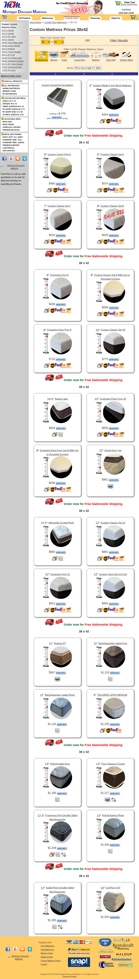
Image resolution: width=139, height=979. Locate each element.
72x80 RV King (9, 70)
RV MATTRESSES (10, 94)
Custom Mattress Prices (51, 961)
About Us (115, 18)
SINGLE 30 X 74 (9, 101)
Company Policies (69, 976)
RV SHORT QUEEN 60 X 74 (14, 109)
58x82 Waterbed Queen (13, 61)
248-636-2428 (126, 13)
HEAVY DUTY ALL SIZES (13, 137)
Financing (95, 18)
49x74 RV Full (8, 55)
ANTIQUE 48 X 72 (10, 104)
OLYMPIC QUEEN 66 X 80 (13, 115)
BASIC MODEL (8, 124)
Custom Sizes (71, 18)
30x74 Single (8, 30)
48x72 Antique (8, 49)
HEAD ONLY (7, 122)
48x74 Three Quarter (11, 52)
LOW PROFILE (8, 148)
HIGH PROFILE (9, 151)
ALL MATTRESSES (11, 86)
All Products (25, 18)
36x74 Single (8, 39)
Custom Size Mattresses (56, 22)
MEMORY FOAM (9, 91)
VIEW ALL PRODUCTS (13, 81)
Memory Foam (47, 953)
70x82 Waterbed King (12, 67)
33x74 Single (8, 33)
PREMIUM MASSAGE (11, 130)
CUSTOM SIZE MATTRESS (15, 98)
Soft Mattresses (47, 950)
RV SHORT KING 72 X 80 (13, 112)
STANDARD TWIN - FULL (12, 140)
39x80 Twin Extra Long (12, 43)
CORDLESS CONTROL (12, 127)
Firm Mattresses (47, 946)
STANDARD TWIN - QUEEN (13, 142)
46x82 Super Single (11, 46)
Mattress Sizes (47, 957)
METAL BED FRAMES (13, 134)
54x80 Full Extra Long (12, 58)
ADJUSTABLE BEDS (12, 119)
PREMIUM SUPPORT (11, 145)
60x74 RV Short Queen (12, 64)
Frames (44, 964)
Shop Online (35, 22)
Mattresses (47, 18)
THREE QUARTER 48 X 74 (13, 106)
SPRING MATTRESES (11, 88)
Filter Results (119, 40)
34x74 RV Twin (9, 36)
